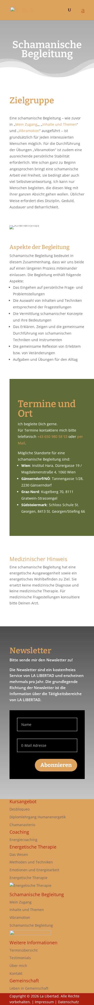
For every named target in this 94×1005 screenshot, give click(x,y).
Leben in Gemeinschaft (29, 988)
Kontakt (16, 973)
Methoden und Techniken (31, 862)
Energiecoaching (23, 839)
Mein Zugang (26, 124)
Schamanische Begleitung (31, 925)
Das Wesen (19, 854)
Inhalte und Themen (59, 124)
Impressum (44, 1001)
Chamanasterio (22, 824)
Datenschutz (68, 1001)
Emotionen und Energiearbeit (34, 869)
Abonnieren (56, 765)
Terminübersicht (24, 950)
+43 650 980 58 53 (52, 436)
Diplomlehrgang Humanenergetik (38, 817)
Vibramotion (29, 130)
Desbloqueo (20, 809)
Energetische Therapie (28, 877)
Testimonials (20, 957)
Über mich (18, 965)
